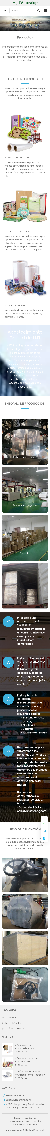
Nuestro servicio (15, 305)
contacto (20, 1124)
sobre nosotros (20, 1121)
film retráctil (9, 1017)
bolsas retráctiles (11, 1023)
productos (30, 1118)
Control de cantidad (17, 231)
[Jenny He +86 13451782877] (44, 824)
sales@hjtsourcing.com (18, 1100)
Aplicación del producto (20, 157)
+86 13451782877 (15, 1095)
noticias (37, 1121)
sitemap (33, 1124)
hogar (17, 1118)
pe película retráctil (13, 1028)
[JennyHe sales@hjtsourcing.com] (44, 831)
